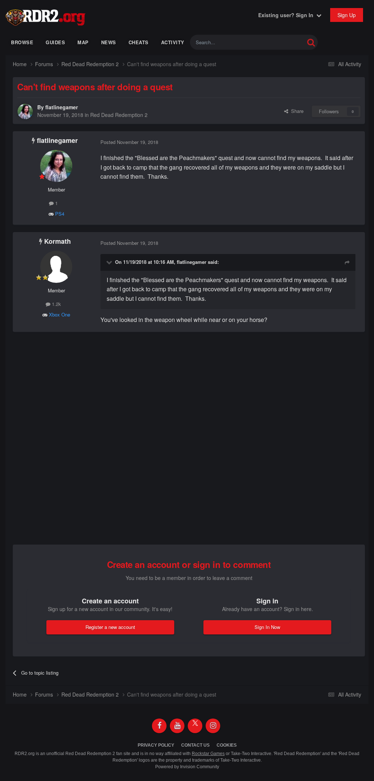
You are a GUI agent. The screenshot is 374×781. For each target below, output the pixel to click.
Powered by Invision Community (187, 766)
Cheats (139, 42)
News (108, 42)
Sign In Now (267, 626)
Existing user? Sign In (287, 15)
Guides (55, 42)
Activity (172, 42)
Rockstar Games (208, 753)
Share (296, 110)
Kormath (57, 241)
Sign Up (346, 15)
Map (83, 42)
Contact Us (195, 745)
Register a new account (110, 626)
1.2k (55, 303)
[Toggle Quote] (110, 262)
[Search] (311, 42)
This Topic (284, 42)
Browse (22, 42)
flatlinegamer (61, 107)
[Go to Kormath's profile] (56, 266)
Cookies (227, 745)
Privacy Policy (156, 745)
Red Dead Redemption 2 (119, 114)
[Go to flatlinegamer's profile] (25, 111)
